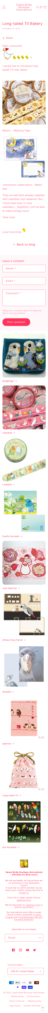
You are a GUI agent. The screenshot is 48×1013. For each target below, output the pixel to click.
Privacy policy (33, 996)
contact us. (24, 892)
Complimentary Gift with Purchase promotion (28, 918)
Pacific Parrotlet (10, 536)
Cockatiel (7, 433)
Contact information (33, 1006)
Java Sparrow (9, 588)
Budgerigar (8, 381)
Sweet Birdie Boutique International (28, 993)
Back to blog (26, 244)
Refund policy (17, 996)
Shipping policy (35, 1001)
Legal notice (14, 1006)
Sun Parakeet (9, 847)
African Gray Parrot (12, 640)
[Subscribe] (39, 938)
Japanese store (23, 900)
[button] (4, 7)
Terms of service (16, 1001)
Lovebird (7, 484)
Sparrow (6, 743)
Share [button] (9, 37)
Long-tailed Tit (10, 795)
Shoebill (6, 692)
